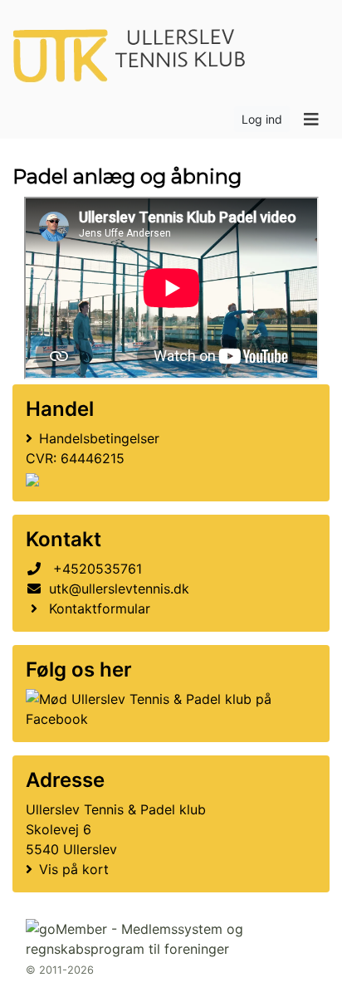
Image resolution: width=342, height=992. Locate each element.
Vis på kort (74, 869)
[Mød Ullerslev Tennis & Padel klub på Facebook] (168, 709)
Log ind (262, 119)
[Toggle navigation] (311, 119)
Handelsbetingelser (99, 438)
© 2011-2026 (60, 970)
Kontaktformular (99, 608)
